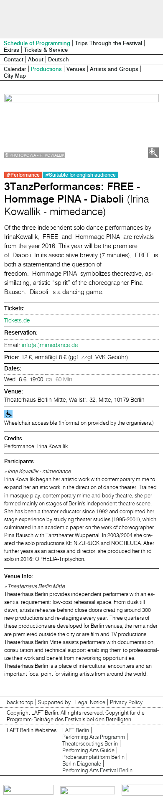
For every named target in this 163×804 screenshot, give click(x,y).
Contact (13, 59)
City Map (15, 75)
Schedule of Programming (37, 43)
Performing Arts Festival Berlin (97, 770)
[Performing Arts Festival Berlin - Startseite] (81, 19)
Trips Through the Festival (108, 43)
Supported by (54, 702)
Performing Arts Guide (88, 750)
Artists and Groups (114, 69)
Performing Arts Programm (93, 736)
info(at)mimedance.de (50, 345)
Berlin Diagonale (81, 763)
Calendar (15, 69)
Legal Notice (90, 702)
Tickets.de (17, 320)
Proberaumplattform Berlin (93, 756)
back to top (20, 702)
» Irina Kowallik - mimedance (37, 471)
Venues (75, 69)
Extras (11, 49)
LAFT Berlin (75, 730)
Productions (46, 69)
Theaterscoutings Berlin (90, 743)
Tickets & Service (46, 49)
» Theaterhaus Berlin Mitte (34, 586)
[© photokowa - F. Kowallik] (81, 126)
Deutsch (58, 59)
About (35, 59)
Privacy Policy (126, 702)
